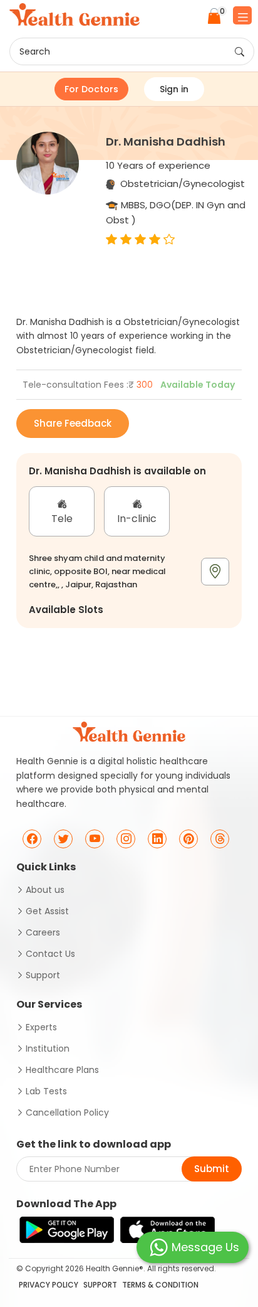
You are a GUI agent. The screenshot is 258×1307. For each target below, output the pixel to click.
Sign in (174, 89)
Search (34, 51)
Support (43, 975)
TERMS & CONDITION (160, 1284)
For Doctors (91, 89)
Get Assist (47, 911)
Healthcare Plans (62, 1069)
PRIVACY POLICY (48, 1284)
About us (45, 889)
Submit (211, 1168)
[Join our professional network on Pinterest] (188, 839)
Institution (48, 1048)
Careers (43, 932)
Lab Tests (46, 1091)
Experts (41, 1027)
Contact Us (50, 953)
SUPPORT (100, 1284)
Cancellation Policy (67, 1112)
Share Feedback (72, 423)
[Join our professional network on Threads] (219, 839)
